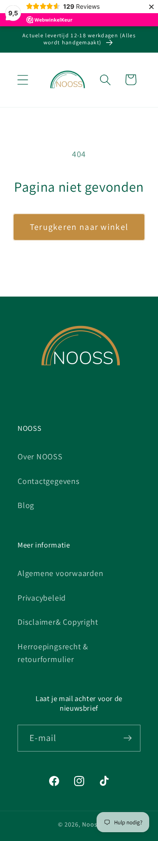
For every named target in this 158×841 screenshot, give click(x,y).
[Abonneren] (127, 738)
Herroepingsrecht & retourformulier (53, 652)
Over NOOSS (40, 456)
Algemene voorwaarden (61, 573)
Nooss (91, 824)
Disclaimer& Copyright (58, 621)
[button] (22, 79)
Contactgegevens (49, 481)
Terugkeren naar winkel (79, 227)
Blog (26, 505)
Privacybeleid (42, 597)
